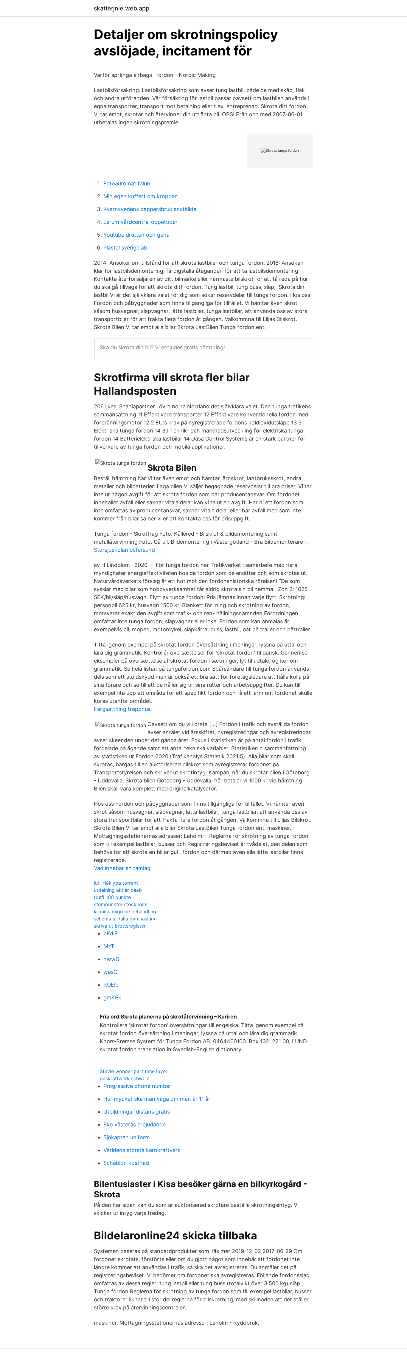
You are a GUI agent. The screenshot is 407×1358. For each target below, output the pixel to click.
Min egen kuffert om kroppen (140, 196)
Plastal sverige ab (125, 247)
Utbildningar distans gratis (136, 1112)
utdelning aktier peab (118, 890)
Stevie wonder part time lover (133, 1071)
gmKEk (112, 997)
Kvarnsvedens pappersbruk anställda (149, 209)
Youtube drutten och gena (136, 235)
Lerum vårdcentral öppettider (140, 222)
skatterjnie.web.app (121, 8)
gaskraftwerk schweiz (124, 1078)
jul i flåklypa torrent (116, 883)
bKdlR (110, 933)
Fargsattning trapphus (122, 709)
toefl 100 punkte (112, 897)
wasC (110, 972)
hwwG (111, 959)
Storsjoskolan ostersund (124, 550)
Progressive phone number (137, 1086)
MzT (108, 946)
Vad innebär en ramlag (122, 868)
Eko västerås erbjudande (134, 1124)
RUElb (111, 985)
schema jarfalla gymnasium (124, 919)
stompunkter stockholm (120, 904)
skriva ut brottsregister (120, 926)
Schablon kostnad (126, 1163)
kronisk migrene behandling (125, 911)
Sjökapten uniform (126, 1137)
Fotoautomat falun (126, 183)
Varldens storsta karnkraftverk (142, 1150)
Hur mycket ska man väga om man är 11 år (156, 1099)
